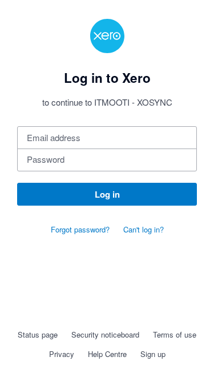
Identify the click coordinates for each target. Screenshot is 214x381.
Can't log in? (143, 229)
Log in (107, 194)
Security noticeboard (105, 334)
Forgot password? (80, 229)
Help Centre (107, 353)
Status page (38, 334)
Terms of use (174, 334)
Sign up (152, 353)
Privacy (61, 353)
